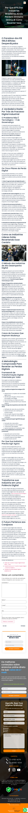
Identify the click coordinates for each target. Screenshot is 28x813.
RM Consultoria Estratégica (19, 493)
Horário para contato (10, 726)
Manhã (6, 728)
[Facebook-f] (9, 770)
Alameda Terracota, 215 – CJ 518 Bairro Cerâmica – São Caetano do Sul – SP (14, 799)
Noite (6, 732)
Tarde (6, 730)
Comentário (5, 582)
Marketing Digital (9, 26)
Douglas (15, 810)
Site (3, 610)
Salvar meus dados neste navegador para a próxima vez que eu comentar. (13, 618)
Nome (4, 599)
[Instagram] (14, 770)
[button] (25, 3)
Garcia (18, 810)
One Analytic (16, 811)
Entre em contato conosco (9, 515)
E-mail (4, 605)
